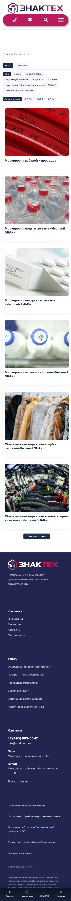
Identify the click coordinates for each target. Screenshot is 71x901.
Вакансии (14, 624)
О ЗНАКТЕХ (15, 619)
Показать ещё (36, 536)
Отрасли (38, 79)
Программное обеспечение (26, 674)
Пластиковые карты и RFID (26, 707)
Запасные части (18, 691)
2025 (40, 99)
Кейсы (17, 74)
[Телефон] (14, 20)
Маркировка (33, 74)
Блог (8, 65)
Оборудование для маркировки (29, 666)
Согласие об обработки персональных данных (34, 816)
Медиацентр (21, 54)
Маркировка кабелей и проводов (30, 160)
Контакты (14, 630)
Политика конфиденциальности (26, 805)
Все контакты (18, 781)
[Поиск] (46, 20)
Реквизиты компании (20, 853)
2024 (51, 99)
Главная (7, 54)
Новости (22, 65)
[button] (10, 894)
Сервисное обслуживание (25, 699)
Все (6, 74)
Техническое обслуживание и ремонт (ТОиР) (30, 85)
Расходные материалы (23, 683)
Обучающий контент (16, 79)
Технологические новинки (19, 90)
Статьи (52, 79)
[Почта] (30, 20)
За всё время (12, 99)
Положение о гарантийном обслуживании (32, 842)
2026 (28, 99)
